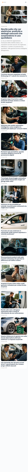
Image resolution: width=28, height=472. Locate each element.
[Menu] (25, 2)
